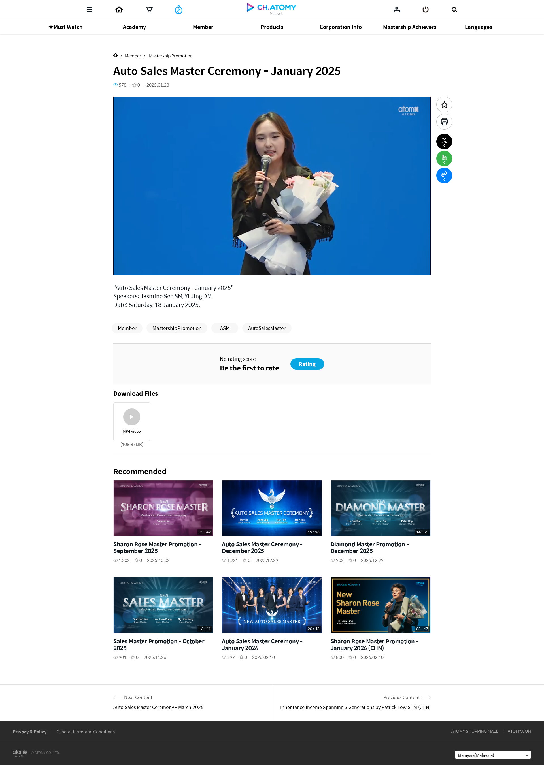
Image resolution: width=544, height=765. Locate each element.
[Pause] (124, 267)
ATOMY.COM (519, 731)
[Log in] (426, 9)
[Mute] (158, 267)
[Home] (119, 9)
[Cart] (149, 9)
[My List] (397, 9)
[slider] (272, 259)
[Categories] (89, 9)
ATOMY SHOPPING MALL (474, 731)
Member (133, 55)
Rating (307, 364)
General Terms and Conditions (85, 731)
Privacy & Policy (30, 731)
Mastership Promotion (170, 55)
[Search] (454, 9)
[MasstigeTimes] (178, 9)
